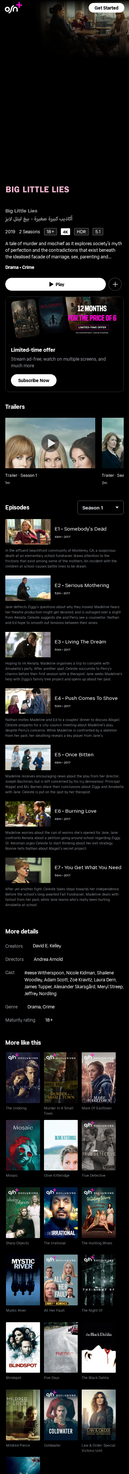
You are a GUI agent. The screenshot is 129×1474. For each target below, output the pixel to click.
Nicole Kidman (80, 972)
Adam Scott (56, 979)
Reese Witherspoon (44, 972)
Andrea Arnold (48, 959)
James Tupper (38, 986)
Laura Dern (105, 979)
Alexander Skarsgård (74, 986)
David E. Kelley (47, 945)
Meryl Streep (110, 986)
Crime (28, 267)
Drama (12, 267)
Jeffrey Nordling (40, 993)
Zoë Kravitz (81, 979)
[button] (106, 8)
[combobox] (100, 507)
